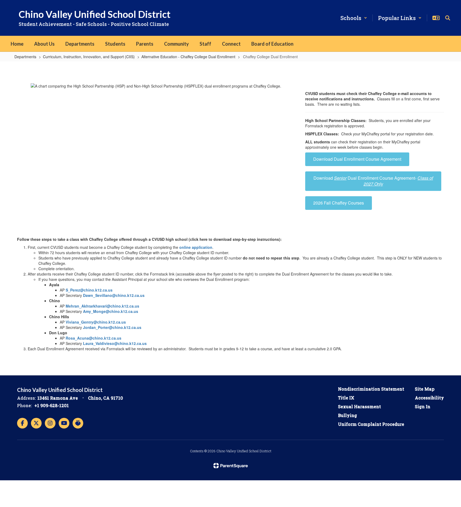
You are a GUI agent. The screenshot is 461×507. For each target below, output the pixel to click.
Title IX (346, 397)
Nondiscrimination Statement (371, 389)
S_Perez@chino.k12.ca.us (89, 290)
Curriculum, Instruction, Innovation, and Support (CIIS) (89, 56)
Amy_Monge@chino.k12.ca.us (110, 311)
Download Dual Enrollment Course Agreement (357, 159)
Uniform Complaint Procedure (371, 424)
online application (195, 247)
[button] (353, 17)
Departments (25, 56)
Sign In (422, 406)
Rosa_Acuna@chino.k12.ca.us (93, 338)
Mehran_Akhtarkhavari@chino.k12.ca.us (102, 306)
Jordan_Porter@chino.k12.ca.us (112, 327)
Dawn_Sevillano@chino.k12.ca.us (114, 295)
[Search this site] (447, 18)
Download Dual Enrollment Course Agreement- (373, 181)
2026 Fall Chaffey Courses (338, 203)
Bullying (347, 415)
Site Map (425, 389)
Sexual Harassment (359, 406)
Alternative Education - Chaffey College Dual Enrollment (188, 56)
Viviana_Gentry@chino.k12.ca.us (96, 322)
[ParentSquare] (230, 466)
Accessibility (429, 397)
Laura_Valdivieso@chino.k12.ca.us (115, 343)
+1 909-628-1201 (51, 405)
